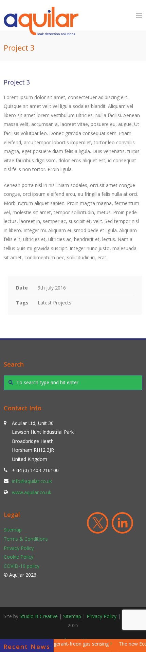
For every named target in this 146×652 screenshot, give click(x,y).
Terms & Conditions (26, 539)
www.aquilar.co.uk (31, 492)
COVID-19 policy (21, 566)
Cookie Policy (18, 557)
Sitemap (13, 529)
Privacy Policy (19, 548)
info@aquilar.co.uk (32, 481)
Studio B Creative (39, 616)
